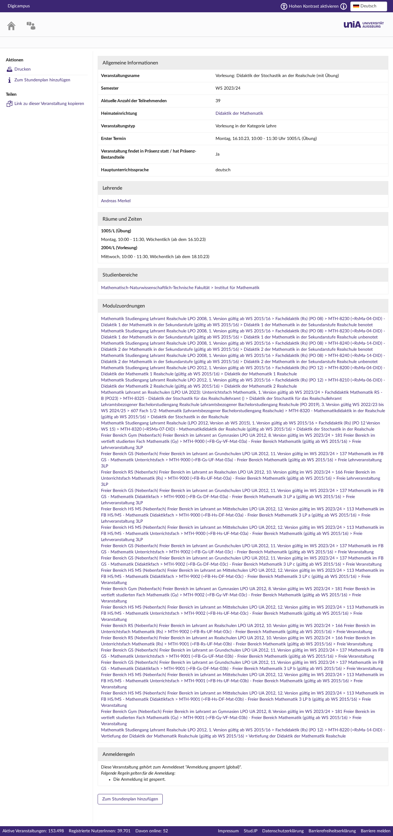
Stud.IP (250, 831)
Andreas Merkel (115, 201)
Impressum (228, 831)
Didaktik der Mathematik (239, 113)
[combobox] (368, 6)
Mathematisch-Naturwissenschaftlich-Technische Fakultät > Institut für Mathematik (180, 288)
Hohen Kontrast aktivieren (314, 6)
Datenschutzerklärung (283, 831)
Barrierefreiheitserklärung (332, 831)
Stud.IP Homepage (364, 24)
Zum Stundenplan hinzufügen (42, 80)
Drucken (22, 69)
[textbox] (369, 6)
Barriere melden (376, 831)
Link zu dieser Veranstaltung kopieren (49, 104)
